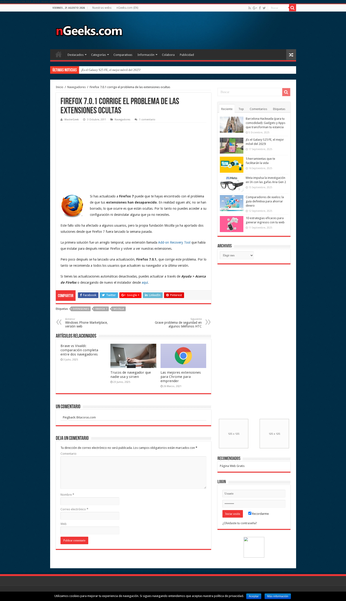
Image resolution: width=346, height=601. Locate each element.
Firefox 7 (101, 309)
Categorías (98, 55)
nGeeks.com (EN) (127, 7)
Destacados (76, 55)
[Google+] (254, 8)
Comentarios (258, 109)
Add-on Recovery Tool (174, 242)
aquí (145, 282)
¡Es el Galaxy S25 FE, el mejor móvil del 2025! (111, 70)
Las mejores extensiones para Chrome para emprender (181, 376)
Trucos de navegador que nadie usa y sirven (130, 374)
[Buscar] (292, 7)
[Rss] (249, 8)
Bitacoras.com (86, 417)
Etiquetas (279, 109)
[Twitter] (264, 8)
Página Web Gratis (232, 466)
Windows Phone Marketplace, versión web (86, 323)
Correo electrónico (74, 509)
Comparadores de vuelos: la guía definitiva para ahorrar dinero (265, 201)
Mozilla (118, 309)
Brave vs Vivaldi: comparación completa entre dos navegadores (79, 350)
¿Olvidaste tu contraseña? (239, 523)
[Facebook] (259, 8)
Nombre (67, 494)
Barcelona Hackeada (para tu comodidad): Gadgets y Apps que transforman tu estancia (265, 123)
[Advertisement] (95, 154)
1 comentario (147, 119)
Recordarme (260, 513)
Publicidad (187, 55)
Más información (277, 596)
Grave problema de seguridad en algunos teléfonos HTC (178, 323)
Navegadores (76, 87)
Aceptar (254, 596)
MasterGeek (71, 119)
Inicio (58, 54)
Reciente (227, 109)
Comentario (68, 453)
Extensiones (81, 309)
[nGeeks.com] (89, 29)
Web (63, 524)
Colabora (168, 55)
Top (241, 109)
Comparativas (122, 55)
